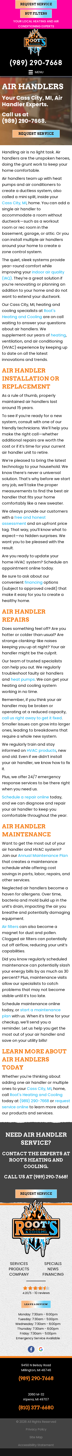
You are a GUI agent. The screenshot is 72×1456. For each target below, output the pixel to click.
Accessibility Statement (36, 1445)
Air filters (10, 926)
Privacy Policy (36, 1429)
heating (58, 335)
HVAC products (41, 750)
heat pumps (23, 679)
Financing (53, 1274)
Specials (53, 1263)
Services (19, 1263)
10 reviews (42, 1293)
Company (19, 1274)
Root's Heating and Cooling (36, 1094)
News (53, 1269)
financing (34, 582)
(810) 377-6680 (36, 1408)
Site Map (36, 1437)
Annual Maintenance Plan (43, 855)
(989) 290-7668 (36, 63)
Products (19, 1269)
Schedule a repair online (25, 797)
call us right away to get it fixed (32, 718)
